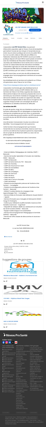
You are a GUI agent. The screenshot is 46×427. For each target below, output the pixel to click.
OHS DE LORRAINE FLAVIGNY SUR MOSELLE (36, 355)
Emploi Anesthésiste (9, 388)
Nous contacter (20, 419)
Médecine (5, 278)
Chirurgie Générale (21, 360)
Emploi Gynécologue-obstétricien (9, 382)
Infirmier (18, 378)
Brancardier (19, 356)
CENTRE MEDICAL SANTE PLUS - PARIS (36, 382)
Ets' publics (10, 301)
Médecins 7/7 (33, 375)
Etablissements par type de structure (16, 422)
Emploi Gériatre (7, 360)
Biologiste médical (21, 354)
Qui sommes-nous (10, 417)
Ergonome (19, 370)
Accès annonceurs (31, 419)
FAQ (39, 420)
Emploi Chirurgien (8, 380)
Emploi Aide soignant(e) (6, 372)
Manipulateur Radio (21, 381)
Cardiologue (19, 358)
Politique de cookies (10, 424)
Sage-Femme (20, 407)
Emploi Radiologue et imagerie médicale (8, 386)
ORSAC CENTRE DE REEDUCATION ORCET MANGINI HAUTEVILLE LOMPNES (35, 370)
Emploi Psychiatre (8, 358)
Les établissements (23, 420)
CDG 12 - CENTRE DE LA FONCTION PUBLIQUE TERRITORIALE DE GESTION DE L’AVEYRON (36, 360)
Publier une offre (10, 419)
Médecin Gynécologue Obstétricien (22, 387)
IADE (17, 375)
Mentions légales (21, 417)
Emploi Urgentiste (8, 390)
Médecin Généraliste (22, 385)
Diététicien (19, 365)
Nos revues (33, 420)
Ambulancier (19, 349)
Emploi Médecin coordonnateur (7, 362)
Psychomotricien (21, 403)
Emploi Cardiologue (9, 392)
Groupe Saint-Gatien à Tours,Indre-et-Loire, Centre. (36, 378)
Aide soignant (20, 348)
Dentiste (18, 361)
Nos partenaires (32, 417)
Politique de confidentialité (35, 422)
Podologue (19, 395)
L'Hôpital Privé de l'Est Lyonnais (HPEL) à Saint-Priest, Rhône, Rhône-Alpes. (36, 350)
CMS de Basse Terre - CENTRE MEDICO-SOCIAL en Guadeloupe (36, 386)
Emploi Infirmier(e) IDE (9, 353)
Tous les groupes (33, 412)
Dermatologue (20, 363)
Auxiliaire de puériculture (23, 351)
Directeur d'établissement (20, 367)
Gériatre (18, 371)
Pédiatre (18, 393)
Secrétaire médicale (22, 408)
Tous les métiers (6, 412)
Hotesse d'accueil (21, 373)
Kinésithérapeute (21, 380)
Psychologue (19, 402)
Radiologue (19, 405)
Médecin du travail (21, 383)
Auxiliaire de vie (20, 353)
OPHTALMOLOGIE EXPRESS (37, 390)
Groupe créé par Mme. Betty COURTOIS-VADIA (16, 246)
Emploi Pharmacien (8, 375)
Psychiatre (19, 400)
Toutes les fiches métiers (21, 412)
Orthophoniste (20, 392)
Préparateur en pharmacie (20, 397)
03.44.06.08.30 (9, 252)
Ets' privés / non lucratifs (12, 278)
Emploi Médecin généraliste (7, 350)
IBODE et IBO (19, 376)
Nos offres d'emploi (11, 420)
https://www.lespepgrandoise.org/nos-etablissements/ (21, 85)
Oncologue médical (21, 390)
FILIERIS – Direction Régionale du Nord (35, 365)
